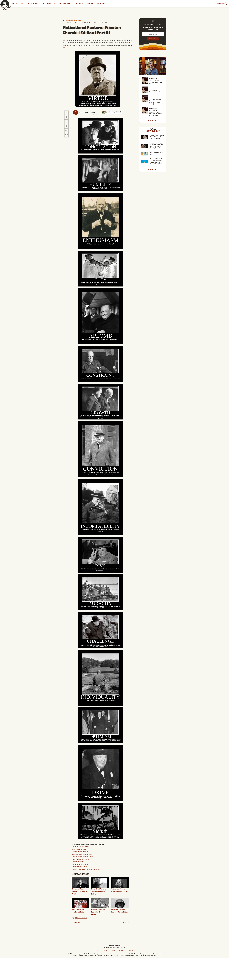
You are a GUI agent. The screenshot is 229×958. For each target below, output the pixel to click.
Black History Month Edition (80, 859)
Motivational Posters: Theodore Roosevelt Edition (98, 891)
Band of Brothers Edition (79, 866)
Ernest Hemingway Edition (80, 851)
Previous (77, 922)
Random (101, 4)
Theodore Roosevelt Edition (80, 846)
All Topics (121, 950)
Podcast (80, 4)
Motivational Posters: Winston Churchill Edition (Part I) (80, 891)
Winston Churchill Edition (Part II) (82, 856)
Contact (97, 950)
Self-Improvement (76, 20)
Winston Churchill (81, 918)
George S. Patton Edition (79, 849)
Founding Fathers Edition (80, 864)
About (113, 950)
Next (124, 922)
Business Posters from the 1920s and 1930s (85, 869)
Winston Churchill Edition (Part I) (82, 854)
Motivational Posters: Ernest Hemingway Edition (98, 912)
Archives (132, 950)
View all (151, 120)
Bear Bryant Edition (78, 861)
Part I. (64, 47)
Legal (105, 950)
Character (67, 20)
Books (90, 4)
